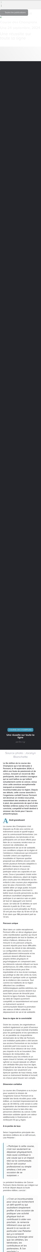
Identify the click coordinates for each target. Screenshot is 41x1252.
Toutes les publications (15, 12)
